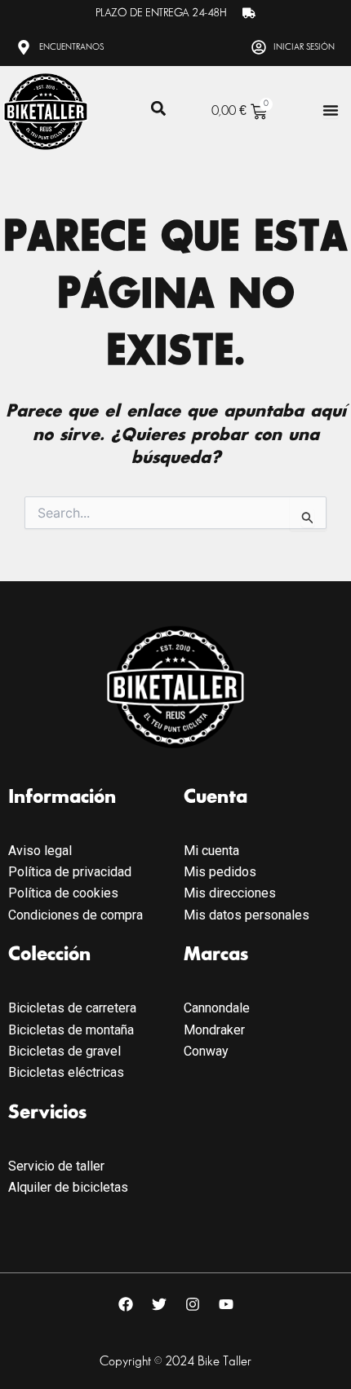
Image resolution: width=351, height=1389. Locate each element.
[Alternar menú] (330, 110)
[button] (157, 108)
